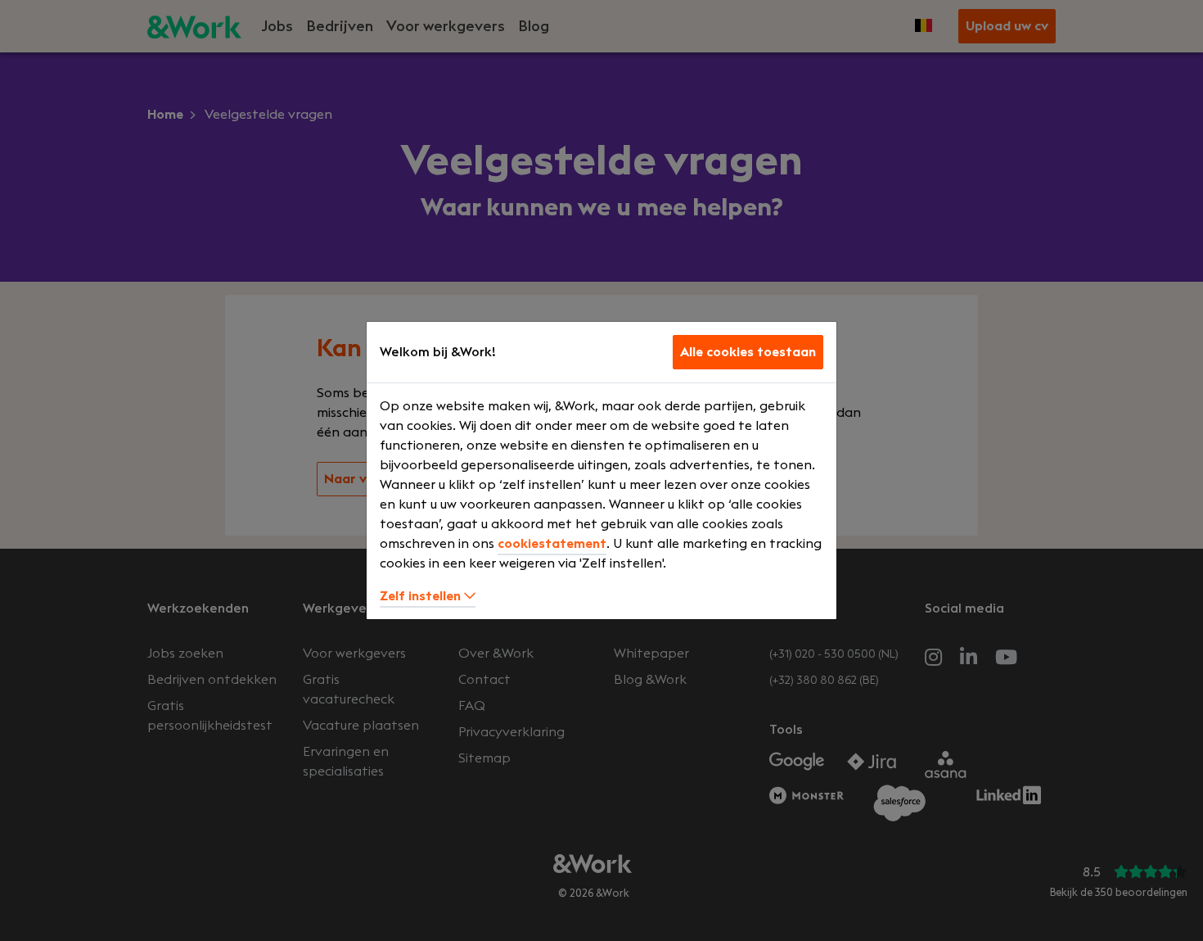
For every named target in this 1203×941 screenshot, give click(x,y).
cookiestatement (552, 543)
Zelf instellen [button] (422, 596)
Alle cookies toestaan (748, 352)
